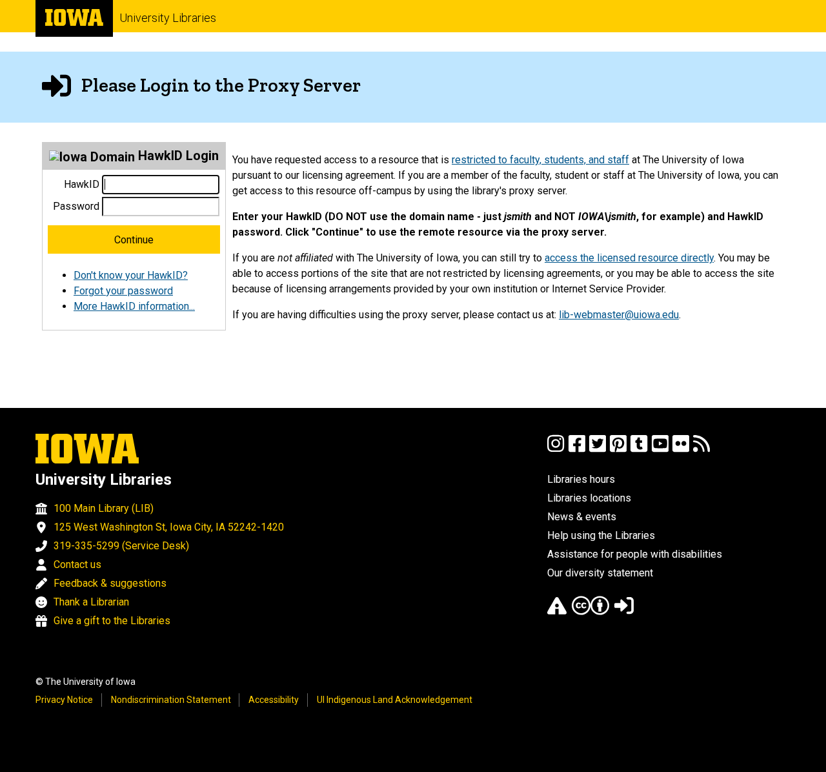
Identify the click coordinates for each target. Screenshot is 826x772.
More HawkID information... (134, 306)
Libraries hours (581, 479)
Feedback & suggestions (110, 583)
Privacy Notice (64, 700)
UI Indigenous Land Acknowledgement (394, 700)
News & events (581, 517)
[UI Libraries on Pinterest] (618, 449)
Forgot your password (123, 291)
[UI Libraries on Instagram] (555, 449)
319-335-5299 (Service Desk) (121, 546)
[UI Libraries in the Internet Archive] (557, 611)
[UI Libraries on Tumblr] (638, 449)
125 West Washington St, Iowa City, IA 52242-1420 (169, 527)
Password (76, 206)
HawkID (81, 184)
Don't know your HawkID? (131, 275)
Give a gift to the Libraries (112, 621)
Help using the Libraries (601, 535)
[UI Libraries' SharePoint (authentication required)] (624, 611)
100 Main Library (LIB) (104, 508)
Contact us (77, 564)
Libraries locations (589, 498)
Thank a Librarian (91, 602)
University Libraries (167, 18)
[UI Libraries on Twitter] (597, 449)
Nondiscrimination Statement (171, 700)
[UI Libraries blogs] (701, 449)
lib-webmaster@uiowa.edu (619, 315)
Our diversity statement (600, 573)
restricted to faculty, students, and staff (540, 160)
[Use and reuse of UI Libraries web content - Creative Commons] (590, 611)
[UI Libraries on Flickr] (680, 449)
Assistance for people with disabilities (634, 554)
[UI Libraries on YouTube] (660, 449)
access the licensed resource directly (629, 258)
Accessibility (273, 700)
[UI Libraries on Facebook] (577, 449)
